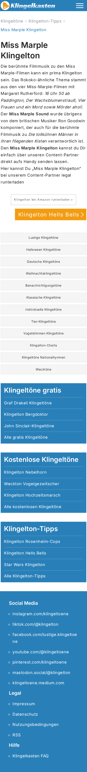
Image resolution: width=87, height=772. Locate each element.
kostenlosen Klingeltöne (37, 506)
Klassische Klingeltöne (43, 297)
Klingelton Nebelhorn (25, 472)
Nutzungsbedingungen (35, 724)
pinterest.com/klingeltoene (39, 662)
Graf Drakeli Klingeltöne (28, 403)
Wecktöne (43, 369)
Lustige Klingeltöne (43, 237)
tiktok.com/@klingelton (35, 624)
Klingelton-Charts (43, 345)
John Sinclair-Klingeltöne (29, 426)
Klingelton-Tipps (29, 576)
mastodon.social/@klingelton (41, 672)
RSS (16, 735)
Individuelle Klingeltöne (43, 309)
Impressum (23, 703)
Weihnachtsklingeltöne (43, 273)
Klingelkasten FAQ (30, 756)
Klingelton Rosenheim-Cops (32, 541)
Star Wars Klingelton (24, 564)
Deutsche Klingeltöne (43, 261)
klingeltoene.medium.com (38, 682)
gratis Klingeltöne (30, 437)
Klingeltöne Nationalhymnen (43, 357)
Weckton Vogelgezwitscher (31, 483)
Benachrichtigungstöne (43, 285)
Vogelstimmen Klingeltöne (43, 333)
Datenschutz (25, 714)
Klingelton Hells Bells (48, 214)
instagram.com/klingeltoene (40, 613)
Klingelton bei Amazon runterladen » (43, 199)
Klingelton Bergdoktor (26, 414)
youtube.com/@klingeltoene (40, 652)
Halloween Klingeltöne (43, 249)
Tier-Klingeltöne (43, 321)
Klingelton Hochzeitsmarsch (32, 495)
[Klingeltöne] (28, 6)
